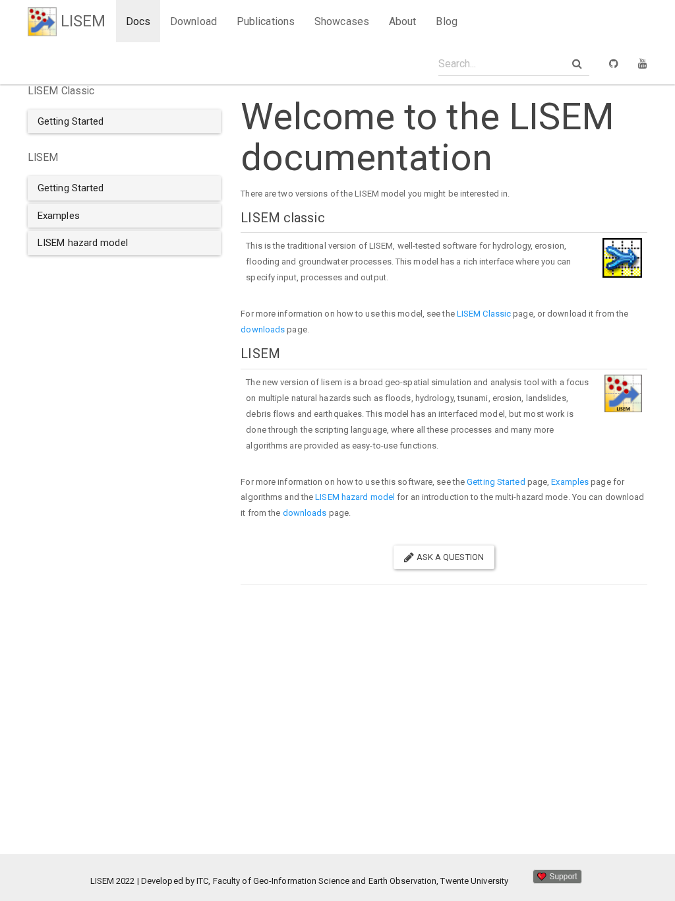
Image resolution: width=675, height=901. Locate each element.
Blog (446, 21)
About (403, 21)
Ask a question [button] (449, 557)
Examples (570, 482)
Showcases (341, 21)
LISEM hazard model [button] (83, 243)
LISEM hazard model (355, 497)
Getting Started (496, 482)
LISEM (81, 21)
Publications (266, 21)
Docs (138, 21)
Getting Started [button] (71, 121)
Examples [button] (59, 216)
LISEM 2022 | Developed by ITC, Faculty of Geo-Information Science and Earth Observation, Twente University (310, 881)
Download (193, 21)
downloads (263, 329)
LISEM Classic (484, 314)
